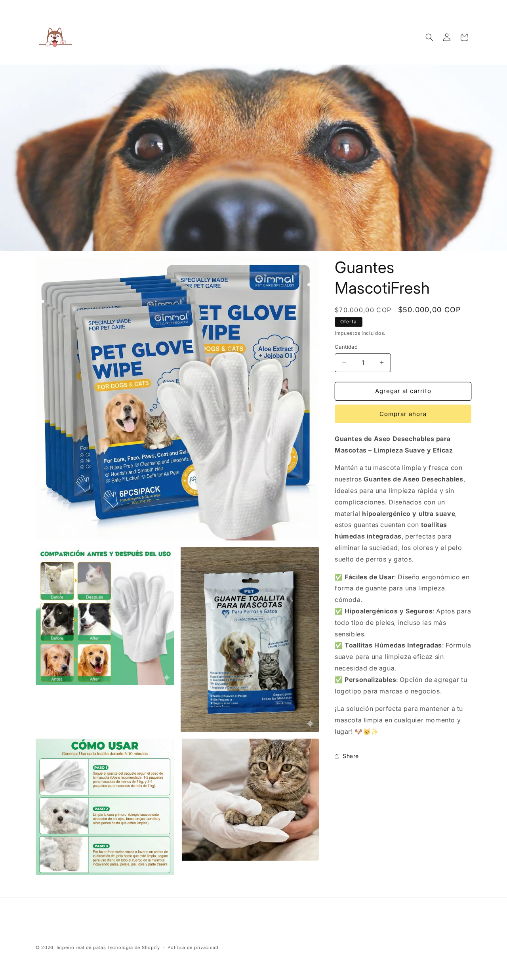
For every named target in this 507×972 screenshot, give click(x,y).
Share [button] (351, 755)
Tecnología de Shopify (133, 947)
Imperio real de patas (81, 947)
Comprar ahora (403, 414)
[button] (429, 37)
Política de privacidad (193, 947)
